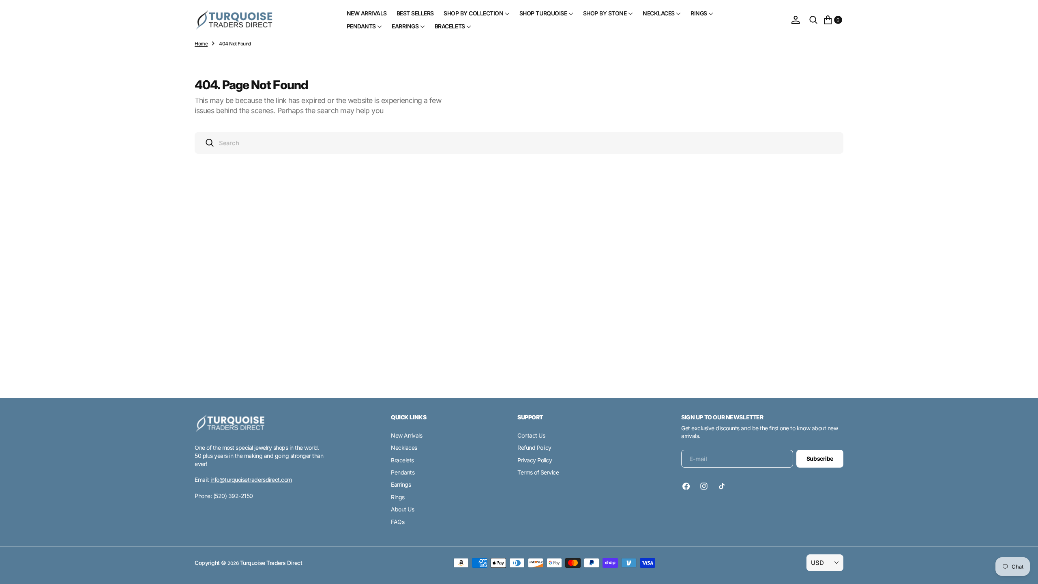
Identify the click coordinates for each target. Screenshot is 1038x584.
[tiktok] (722, 486)
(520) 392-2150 (233, 495)
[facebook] (688, 486)
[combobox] (519, 143)
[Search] (813, 20)
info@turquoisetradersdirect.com (251, 479)
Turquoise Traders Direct (271, 562)
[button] (795, 20)
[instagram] (704, 486)
